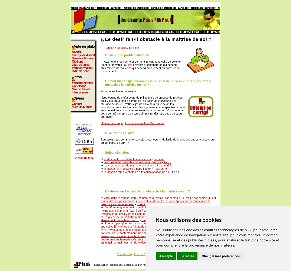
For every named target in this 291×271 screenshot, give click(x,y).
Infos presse (80, 92)
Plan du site (124, 254)
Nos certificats (81, 89)
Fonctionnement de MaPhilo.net (144, 123)
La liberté (161, 168)
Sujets (110, 47)
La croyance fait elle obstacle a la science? (131, 165)
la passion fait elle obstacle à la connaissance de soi (137, 171)
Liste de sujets (81, 64)
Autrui (167, 162)
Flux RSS (140, 254)
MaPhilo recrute (82, 107)
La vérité (165, 165)
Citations (77, 61)
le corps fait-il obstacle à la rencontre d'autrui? (133, 162)
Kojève (141, 204)
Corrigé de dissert (83, 55)
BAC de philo (80, 71)
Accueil (76, 51)
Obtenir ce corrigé (112, 123)
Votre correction (82, 67)
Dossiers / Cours (82, 58)
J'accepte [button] (166, 256)
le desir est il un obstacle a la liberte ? (127, 159)
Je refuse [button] (187, 256)
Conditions (79, 85)
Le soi (176, 171)
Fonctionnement (82, 82)
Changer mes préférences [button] (221, 256)
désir (131, 64)
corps (169, 68)
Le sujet (122, 47)
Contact (77, 103)
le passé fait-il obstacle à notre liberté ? (128, 168)
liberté (127, 61)
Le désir (134, 47)
